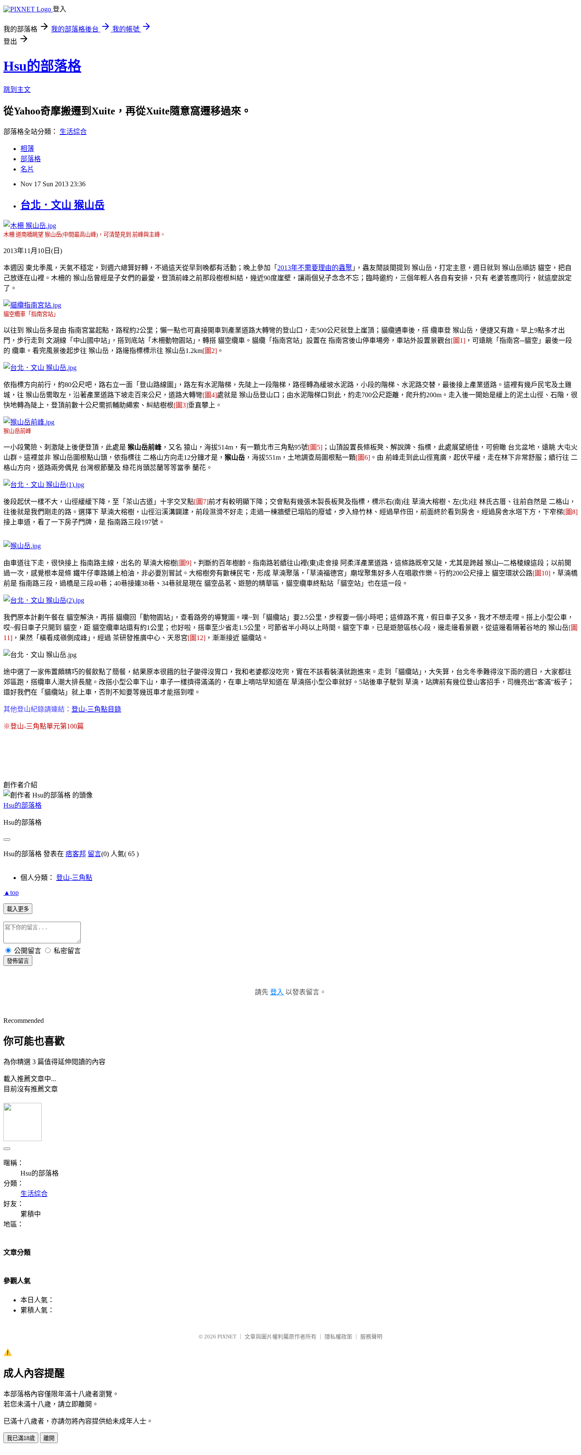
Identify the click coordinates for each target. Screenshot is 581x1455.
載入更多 (18, 909)
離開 (48, 1438)
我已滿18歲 (21, 1438)
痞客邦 (76, 853)
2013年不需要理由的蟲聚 (314, 267)
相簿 (27, 148)
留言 (94, 853)
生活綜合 (73, 131)
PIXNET (226, 1336)
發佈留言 (18, 961)
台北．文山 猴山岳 (62, 205)
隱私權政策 (338, 1336)
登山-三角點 (74, 877)
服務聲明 (371, 1336)
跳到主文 (17, 89)
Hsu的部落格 (42, 66)
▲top (11, 892)
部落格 (30, 158)
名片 (27, 169)
